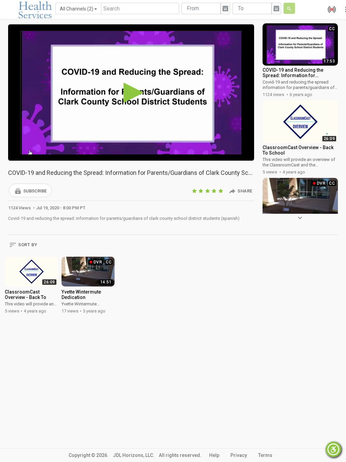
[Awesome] (221, 190)
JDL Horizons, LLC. (133, 455)
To (241, 8)
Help (214, 455)
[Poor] (195, 190)
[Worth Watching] (208, 190)
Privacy (238, 455)
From (193, 8)
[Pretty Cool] (214, 190)
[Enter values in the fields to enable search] (289, 8)
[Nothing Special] (201, 190)
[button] (30, 190)
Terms (265, 455)
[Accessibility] (333, 449)
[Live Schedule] (330, 9)
